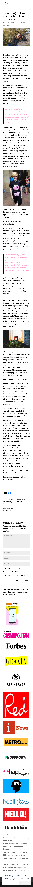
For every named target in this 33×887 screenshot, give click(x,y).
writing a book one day (11, 428)
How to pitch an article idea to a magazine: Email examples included (15, 846)
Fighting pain (8, 399)
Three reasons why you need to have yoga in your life (9, 501)
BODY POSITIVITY (8, 23)
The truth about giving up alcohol (16, 864)
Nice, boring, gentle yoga (17, 308)
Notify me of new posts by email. (17, 575)
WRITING (23, 23)
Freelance (17, 23)
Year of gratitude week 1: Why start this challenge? (8, 508)
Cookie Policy (11, 880)
